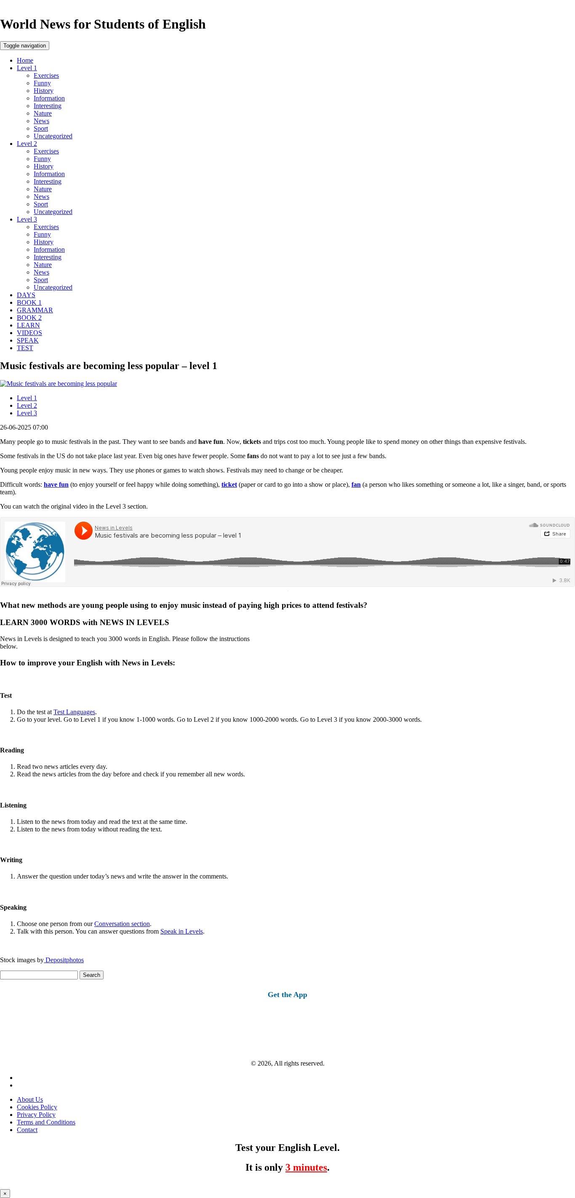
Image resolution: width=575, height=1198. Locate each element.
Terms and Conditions (46, 1122)
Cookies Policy (37, 1107)
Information (49, 98)
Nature (43, 113)
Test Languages (74, 711)
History (43, 90)
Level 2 (27, 143)
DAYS (26, 294)
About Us (30, 1099)
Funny (42, 83)
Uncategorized (53, 136)
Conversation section (122, 923)
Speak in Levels (181, 931)
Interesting (47, 105)
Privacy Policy (36, 1114)
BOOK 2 (29, 317)
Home (25, 60)
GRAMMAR (35, 310)
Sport (41, 128)
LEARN (28, 325)
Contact (27, 1129)
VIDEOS (29, 332)
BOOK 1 (29, 302)
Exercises (46, 75)
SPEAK (28, 340)
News (41, 120)
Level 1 (27, 67)
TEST (25, 347)
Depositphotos (64, 959)
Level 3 (27, 219)
